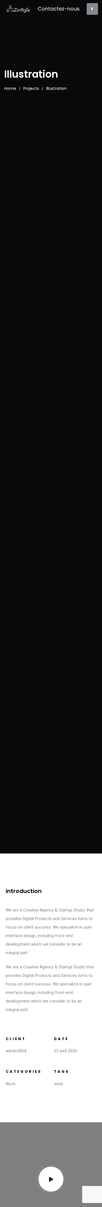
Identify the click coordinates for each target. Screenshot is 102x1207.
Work (10, 1083)
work (58, 1083)
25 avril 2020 (65, 1050)
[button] (58, 9)
